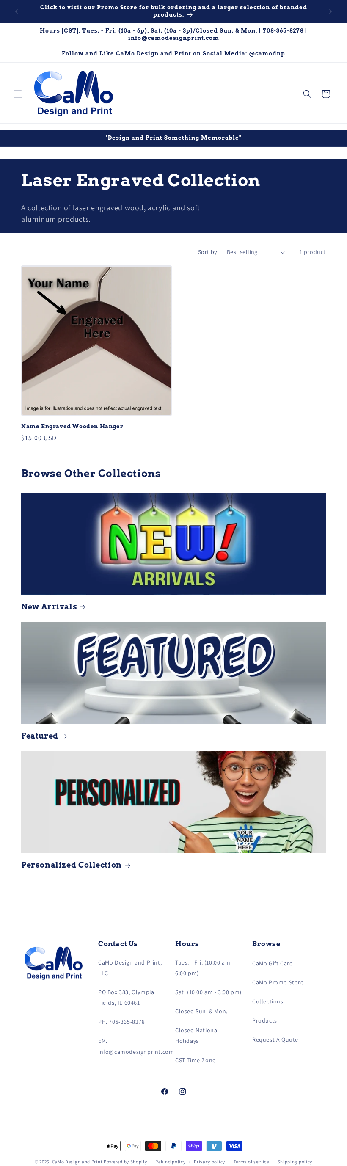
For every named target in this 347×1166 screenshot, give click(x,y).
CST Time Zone (195, 1060)
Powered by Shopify (125, 1162)
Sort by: (208, 252)
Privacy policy (209, 1162)
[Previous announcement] (16, 11)
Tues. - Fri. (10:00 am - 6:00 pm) (204, 968)
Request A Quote (275, 1039)
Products (264, 1020)
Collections (268, 1001)
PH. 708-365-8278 (121, 1021)
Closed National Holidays (197, 1035)
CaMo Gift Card (272, 963)
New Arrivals (49, 606)
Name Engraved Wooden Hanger (72, 426)
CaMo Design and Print (77, 1162)
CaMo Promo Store (278, 982)
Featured (39, 735)
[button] (17, 94)
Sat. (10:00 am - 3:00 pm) (208, 992)
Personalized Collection (71, 864)
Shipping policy (295, 1162)
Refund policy (170, 1162)
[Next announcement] (330, 11)
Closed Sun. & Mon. (201, 1011)
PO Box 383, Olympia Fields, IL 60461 (126, 997)
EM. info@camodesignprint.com (136, 1046)
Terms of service (251, 1162)
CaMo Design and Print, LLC (130, 968)
